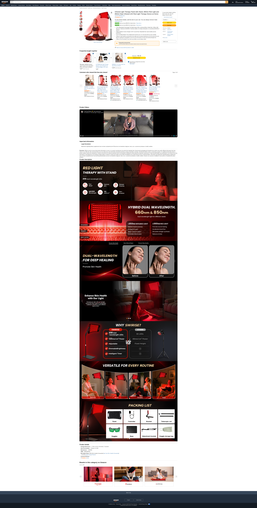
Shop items (138, 23)
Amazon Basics (21, 5)
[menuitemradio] (174, 135)
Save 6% (117, 25)
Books (61, 5)
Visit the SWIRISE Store (120, 15)
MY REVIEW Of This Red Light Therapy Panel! (93, 112)
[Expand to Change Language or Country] (233, 2)
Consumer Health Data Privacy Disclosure (129, 504)
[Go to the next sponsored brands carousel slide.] (176, 477)
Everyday (154, 5)
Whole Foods (48, 5)
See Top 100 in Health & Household (111, 453)
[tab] (113, 243)
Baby (109, 5)
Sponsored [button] (81, 464)
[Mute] (176, 136)
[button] (3, 5)
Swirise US (169, 29)
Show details (132, 63)
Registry (79, 5)
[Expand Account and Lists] (243, 2)
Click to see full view (98, 42)
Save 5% (117, 23)
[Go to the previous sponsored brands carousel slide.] (81, 477)
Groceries (42, 5)
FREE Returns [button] (118, 21)
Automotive (104, 5)
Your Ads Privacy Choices (143, 504)
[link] (103, 57)
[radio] (81, 12)
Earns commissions (97, 111)
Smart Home (134, 5)
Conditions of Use (111, 504)
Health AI (8, 5)
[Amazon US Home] (116, 500)
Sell (70, 5)
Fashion (74, 5)
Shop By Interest (141, 5)
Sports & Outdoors (126, 5)
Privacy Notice (118, 504)
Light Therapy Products (91, 454)
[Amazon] (5, 2)
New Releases (36, 5)
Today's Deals (55, 5)
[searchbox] (119, 2)
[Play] (81, 135)
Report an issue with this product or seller (125, 47)
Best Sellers (28, 5)
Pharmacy (148, 5)
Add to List (165, 41)
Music (83, 5)
